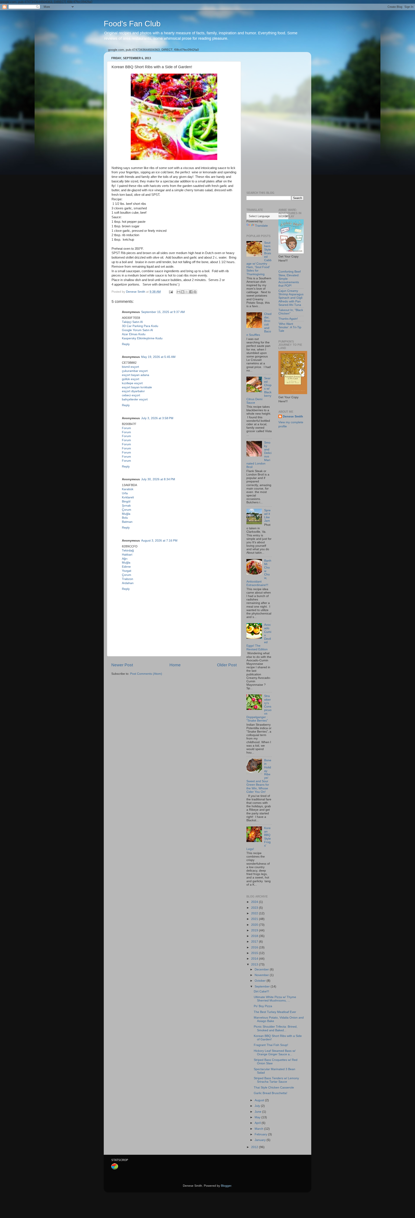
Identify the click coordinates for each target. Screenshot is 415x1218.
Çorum (126, 509)
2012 (255, 1147)
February (261, 1134)
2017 (255, 941)
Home (175, 665)
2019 (255, 930)
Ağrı (125, 558)
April (258, 1123)
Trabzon (127, 579)
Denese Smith (293, 416)
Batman (127, 521)
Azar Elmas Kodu (133, 334)
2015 (255, 953)
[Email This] (178, 292)
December (262, 969)
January (261, 1140)
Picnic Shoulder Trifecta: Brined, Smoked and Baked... (275, 1028)
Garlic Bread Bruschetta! (270, 1093)
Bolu (125, 517)
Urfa (125, 493)
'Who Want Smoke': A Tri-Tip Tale (289, 327)
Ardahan (128, 583)
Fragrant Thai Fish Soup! (271, 1045)
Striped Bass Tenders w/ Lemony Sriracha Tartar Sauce (276, 1080)
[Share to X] (187, 292)
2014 (255, 958)
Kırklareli (128, 497)
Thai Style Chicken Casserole (274, 1087)
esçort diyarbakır (133, 391)
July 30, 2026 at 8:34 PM (158, 479)
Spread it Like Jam (267, 516)
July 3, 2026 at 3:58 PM (157, 418)
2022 (255, 913)
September (263, 986)
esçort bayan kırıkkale (137, 387)
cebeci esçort (131, 395)
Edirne (126, 566)
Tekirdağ (128, 550)
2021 (255, 919)
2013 (255, 964)
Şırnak (126, 505)
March (259, 1128)
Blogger (226, 1185)
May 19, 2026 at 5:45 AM (158, 357)
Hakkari (127, 554)
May (258, 1117)
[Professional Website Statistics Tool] (114, 1168)
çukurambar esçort (135, 371)
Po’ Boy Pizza (263, 1006)
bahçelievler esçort (135, 399)
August (260, 1100)
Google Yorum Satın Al (137, 330)
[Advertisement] (275, 120)
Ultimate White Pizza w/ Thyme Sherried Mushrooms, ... (275, 998)
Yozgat (126, 570)
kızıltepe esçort (132, 383)
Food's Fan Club (132, 23)
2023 (255, 907)
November (262, 975)
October (261, 980)
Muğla (126, 513)
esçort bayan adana (135, 375)
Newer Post (122, 665)
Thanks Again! (288, 318)
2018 (255, 936)
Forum (126, 428)
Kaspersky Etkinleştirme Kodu (142, 338)
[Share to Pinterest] (195, 292)
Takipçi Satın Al (132, 322)
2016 (255, 947)
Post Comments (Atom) (146, 673)
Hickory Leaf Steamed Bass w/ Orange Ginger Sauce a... (274, 1052)
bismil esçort (130, 366)
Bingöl (126, 501)
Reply (126, 344)
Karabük (127, 489)
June (258, 1111)
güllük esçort (130, 379)
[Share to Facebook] (191, 292)
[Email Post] (171, 291)
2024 (255, 902)
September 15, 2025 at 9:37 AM (163, 312)
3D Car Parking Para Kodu (140, 326)
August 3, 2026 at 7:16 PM (159, 540)
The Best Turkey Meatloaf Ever (275, 1012)
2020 (255, 924)
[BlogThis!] (182, 292)
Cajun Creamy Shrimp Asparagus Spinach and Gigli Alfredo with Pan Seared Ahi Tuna (290, 297)
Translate (261, 225)
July (258, 1105)
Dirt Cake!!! (261, 991)
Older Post (227, 665)
